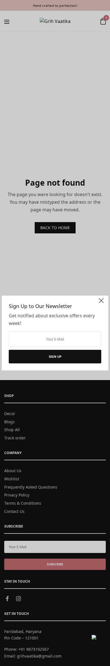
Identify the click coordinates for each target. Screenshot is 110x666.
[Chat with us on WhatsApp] (98, 641)
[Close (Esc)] (101, 303)
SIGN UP (55, 356)
